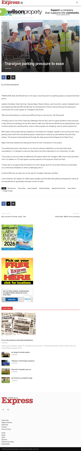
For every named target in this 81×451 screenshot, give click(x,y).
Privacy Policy (6, 429)
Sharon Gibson (72, 188)
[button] (21, 3)
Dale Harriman (12, 188)
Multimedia (5, 444)
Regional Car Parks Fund (58, 188)
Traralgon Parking (7, 191)
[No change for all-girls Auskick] (5, 354)
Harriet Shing (21, 188)
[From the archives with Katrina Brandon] (40, 325)
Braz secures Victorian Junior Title (13, 217)
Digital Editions (6, 422)
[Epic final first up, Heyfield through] (5, 380)
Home (3, 18)
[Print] (13, 77)
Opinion (4, 439)
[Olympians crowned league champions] (5, 363)
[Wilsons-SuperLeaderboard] (40, 12)
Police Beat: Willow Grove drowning (67, 217)
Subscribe (5, 420)
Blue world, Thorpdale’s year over (21, 369)
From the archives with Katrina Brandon (17, 340)
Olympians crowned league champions (22, 361)
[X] (8, 77)
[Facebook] (3, 77)
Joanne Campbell (32, 188)
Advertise (4, 425)
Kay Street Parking (44, 188)
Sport (3, 437)
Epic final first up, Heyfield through (21, 378)
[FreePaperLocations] (17, 284)
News (8, 18)
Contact (4, 427)
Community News (7, 442)
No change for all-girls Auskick (20, 352)
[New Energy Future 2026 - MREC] (17, 250)
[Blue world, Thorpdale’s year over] (5, 371)
